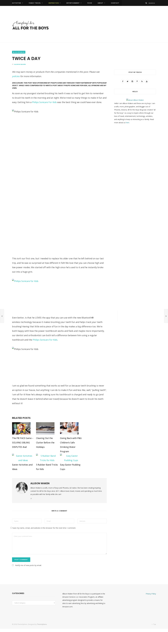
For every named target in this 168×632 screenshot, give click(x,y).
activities (16, 3)
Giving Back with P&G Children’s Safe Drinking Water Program (71, 445)
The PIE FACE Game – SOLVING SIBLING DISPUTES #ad (22, 442)
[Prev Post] (2, 316)
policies (16, 76)
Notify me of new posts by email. (28, 565)
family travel (35, 3)
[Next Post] (166, 316)
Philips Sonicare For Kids (44, 102)
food (89, 3)
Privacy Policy (151, 594)
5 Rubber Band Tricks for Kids (47, 467)
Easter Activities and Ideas (22, 467)
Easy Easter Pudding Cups (70, 467)
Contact (115, 3)
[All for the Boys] (30, 26)
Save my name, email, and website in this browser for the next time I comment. (44, 528)
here (127, 122)
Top (154, 624)
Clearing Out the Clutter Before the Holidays (45, 442)
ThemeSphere (42, 624)
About (100, 3)
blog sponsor (18, 52)
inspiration (53, 3)
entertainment (73, 3)
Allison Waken (20, 64)
